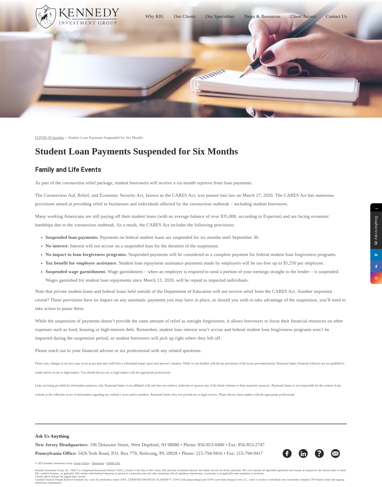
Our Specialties (220, 16)
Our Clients (185, 16)
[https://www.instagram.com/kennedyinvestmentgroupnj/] (376, 278)
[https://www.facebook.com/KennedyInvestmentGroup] (376, 266)
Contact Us (336, 16)
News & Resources (262, 16)
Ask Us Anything (52, 436)
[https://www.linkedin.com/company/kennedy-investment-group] (376, 255)
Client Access (303, 16)
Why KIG (154, 16)
